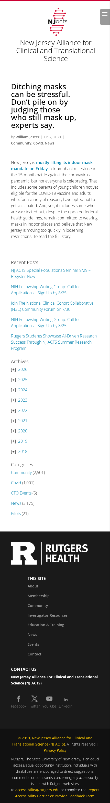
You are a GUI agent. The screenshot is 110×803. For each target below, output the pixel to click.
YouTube (49, 706)
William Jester (27, 136)
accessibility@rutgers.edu (37, 789)
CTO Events (21, 493)
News (49, 143)
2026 (22, 369)
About (33, 586)
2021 (22, 420)
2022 (22, 410)
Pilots (16, 513)
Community (21, 143)
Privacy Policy (55, 750)
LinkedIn (65, 706)
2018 (22, 451)
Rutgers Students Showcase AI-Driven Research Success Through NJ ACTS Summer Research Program (54, 342)
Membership (39, 595)
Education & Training (46, 624)
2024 (22, 390)
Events (33, 644)
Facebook (18, 706)
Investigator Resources (48, 615)
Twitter (34, 706)
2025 (22, 379)
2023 (22, 400)
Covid (38, 143)
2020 (22, 431)
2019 (22, 441)
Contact (34, 654)
